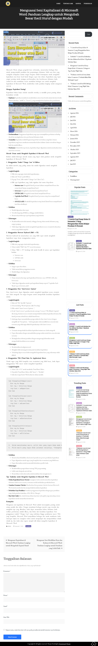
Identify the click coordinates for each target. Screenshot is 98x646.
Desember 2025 (75, 142)
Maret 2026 (74, 131)
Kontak (78, 3)
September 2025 (75, 153)
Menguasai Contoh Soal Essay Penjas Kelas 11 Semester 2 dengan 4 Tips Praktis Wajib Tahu (79, 68)
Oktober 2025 (74, 149)
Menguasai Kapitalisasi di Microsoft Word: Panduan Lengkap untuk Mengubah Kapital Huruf (18, 543)
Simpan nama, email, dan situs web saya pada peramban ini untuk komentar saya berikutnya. (33, 630)
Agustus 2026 (74, 113)
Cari (88, 34)
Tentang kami (68, 3)
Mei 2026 (73, 124)
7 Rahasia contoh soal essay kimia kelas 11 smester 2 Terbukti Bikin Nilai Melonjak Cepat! (79, 77)
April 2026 (73, 128)
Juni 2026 (73, 120)
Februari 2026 (74, 135)
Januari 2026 (74, 139)
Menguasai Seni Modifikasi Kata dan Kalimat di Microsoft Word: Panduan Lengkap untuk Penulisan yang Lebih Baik (49, 544)
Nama (5, 595)
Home (58, 3)
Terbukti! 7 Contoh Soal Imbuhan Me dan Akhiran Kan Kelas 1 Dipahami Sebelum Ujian (79, 59)
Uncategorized (74, 180)
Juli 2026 (73, 117)
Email (5, 606)
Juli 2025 (73, 160)
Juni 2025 (73, 164)
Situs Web (6, 617)
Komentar (6, 571)
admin (9, 526)
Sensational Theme (64, 644)
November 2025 (75, 146)
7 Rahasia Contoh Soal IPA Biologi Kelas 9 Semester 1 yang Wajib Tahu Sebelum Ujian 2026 (79, 86)
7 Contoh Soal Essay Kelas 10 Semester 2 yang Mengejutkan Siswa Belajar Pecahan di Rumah (79, 50)
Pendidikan (88, 3)
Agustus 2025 (74, 157)
